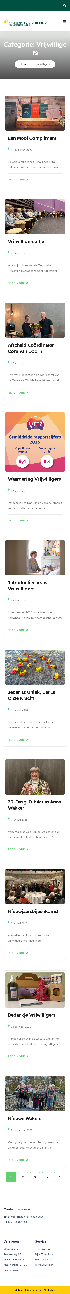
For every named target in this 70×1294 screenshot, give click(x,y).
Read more (16, 179)
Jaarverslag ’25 (12, 1254)
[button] (64, 5)
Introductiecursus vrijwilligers (27, 586)
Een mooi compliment (32, 138)
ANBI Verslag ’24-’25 (15, 1264)
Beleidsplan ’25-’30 (14, 1259)
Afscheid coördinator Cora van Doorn (31, 348)
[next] (47, 1177)
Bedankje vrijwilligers (31, 1015)
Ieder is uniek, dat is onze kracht (31, 695)
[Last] (59, 1177)
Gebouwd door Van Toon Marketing (35, 1289)
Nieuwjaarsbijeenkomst (33, 911)
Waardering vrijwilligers (34, 479)
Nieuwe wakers (24, 1118)
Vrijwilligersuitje (26, 241)
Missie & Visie (11, 1249)
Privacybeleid (11, 1269)
